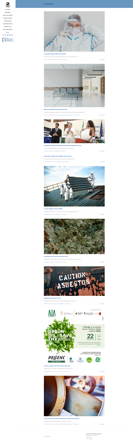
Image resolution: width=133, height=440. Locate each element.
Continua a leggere (102, 59)
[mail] (5, 35)
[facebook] (3, 35)
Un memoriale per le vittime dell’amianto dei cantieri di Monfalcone (61, 418)
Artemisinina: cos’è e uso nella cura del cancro (56, 256)
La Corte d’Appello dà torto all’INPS (53, 208)
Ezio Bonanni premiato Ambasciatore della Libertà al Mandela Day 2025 (62, 145)
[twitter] (8, 35)
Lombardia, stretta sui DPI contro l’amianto (55, 54)
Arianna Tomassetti (47, 161)
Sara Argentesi (47, 214)
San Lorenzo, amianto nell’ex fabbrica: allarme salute (58, 156)
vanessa (46, 59)
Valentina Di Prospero (48, 303)
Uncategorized (58, 59)
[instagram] (12, 35)
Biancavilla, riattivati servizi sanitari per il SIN (55, 109)
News (55, 59)
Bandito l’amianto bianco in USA (52, 298)
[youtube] (10, 35)
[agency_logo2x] (7, 2)
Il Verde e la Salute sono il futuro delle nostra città (57, 366)
